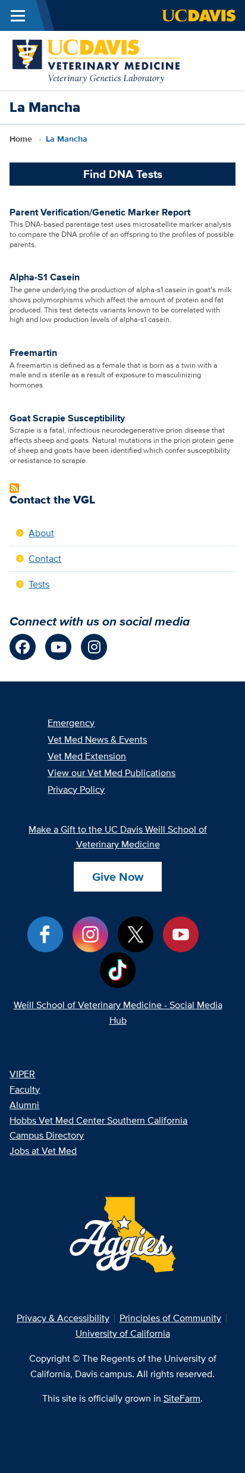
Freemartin (33, 352)
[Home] (97, 60)
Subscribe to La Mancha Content (14, 488)
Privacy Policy (76, 789)
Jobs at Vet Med (43, 1151)
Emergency (71, 723)
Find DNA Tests (122, 173)
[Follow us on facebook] (23, 647)
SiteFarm (182, 1398)
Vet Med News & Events (97, 739)
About (41, 533)
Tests (39, 584)
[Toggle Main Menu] (18, 15)
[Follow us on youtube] (58, 647)
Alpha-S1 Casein (45, 277)
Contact (45, 558)
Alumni (24, 1105)
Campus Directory (47, 1135)
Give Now (117, 877)
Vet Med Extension (87, 756)
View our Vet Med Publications (111, 773)
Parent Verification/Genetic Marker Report (100, 212)
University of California (123, 1333)
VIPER (22, 1074)
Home (21, 139)
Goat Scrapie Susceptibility (67, 418)
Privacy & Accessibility (63, 1318)
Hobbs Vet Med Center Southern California (98, 1120)
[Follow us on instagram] (94, 647)
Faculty (25, 1089)
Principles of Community (170, 1318)
